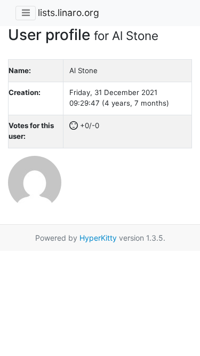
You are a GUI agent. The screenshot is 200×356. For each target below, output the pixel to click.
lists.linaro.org (68, 12)
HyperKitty (98, 237)
